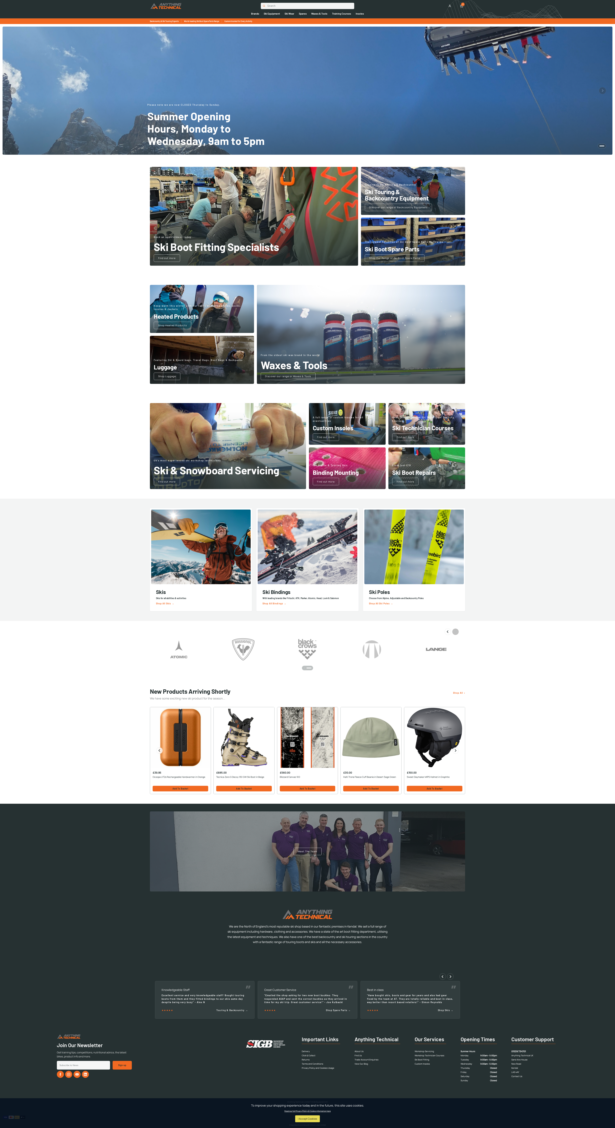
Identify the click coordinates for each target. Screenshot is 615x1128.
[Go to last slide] (159, 750)
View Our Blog (361, 1063)
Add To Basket (180, 788)
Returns (306, 1059)
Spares (303, 13)
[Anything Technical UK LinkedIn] (85, 1074)
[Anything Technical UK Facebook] (60, 1074)
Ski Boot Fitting (422, 1059)
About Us (359, 1051)
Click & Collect (308, 1055)
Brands (255, 13)
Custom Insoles (422, 1063)
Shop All (458, 692)
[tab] (601, 146)
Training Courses (341, 13)
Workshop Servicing (424, 1051)
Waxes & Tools (319, 13)
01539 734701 (518, 1051)
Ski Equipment (272, 13)
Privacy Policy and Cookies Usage (318, 1068)
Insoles (360, 13)
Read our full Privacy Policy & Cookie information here (307, 1111)
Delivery (306, 1051)
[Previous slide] (12, 90)
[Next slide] (602, 90)
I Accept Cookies (307, 1118)
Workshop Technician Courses (429, 1055)
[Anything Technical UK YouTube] (77, 1074)
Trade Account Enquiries (366, 1059)
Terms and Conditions (312, 1063)
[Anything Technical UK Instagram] (68, 1074)
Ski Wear (289, 13)
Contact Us (516, 1076)
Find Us (358, 1055)
